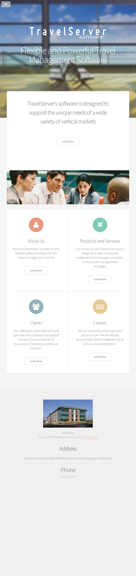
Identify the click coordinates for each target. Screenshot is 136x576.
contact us (90, 437)
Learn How (68, 141)
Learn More (36, 270)
